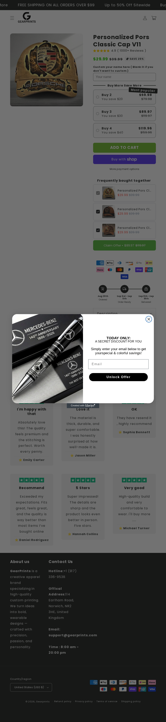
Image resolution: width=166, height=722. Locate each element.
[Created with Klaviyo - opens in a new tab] (83, 405)
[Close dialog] (149, 319)
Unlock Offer (118, 377)
